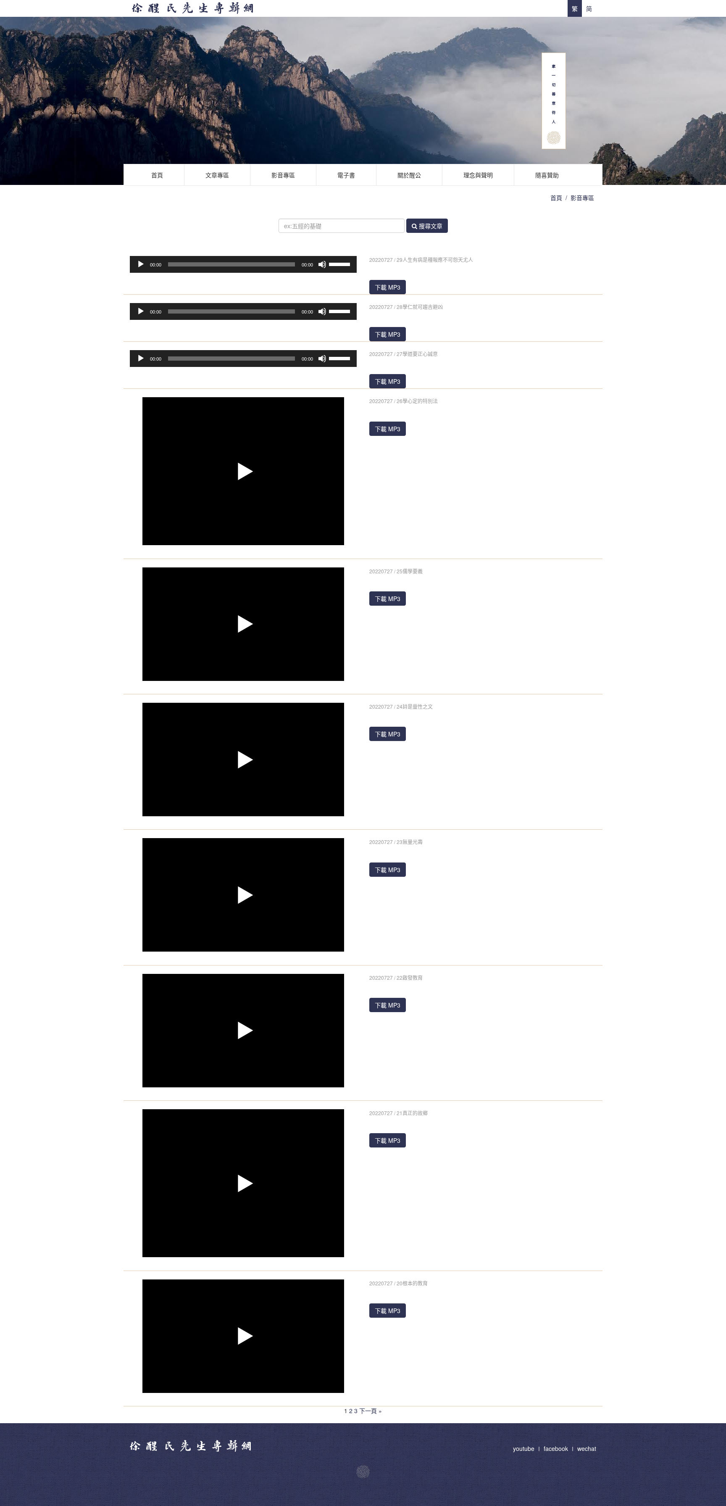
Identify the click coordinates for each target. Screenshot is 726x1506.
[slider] (340, 263)
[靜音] (322, 264)
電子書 (346, 175)
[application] (243, 264)
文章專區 (217, 175)
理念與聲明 (478, 175)
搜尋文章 (429, 226)
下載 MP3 (387, 287)
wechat (586, 1448)
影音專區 (283, 175)
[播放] (141, 264)
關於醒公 (409, 175)
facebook (556, 1448)
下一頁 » (370, 1410)
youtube (524, 1448)
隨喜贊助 (547, 175)
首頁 (157, 175)
